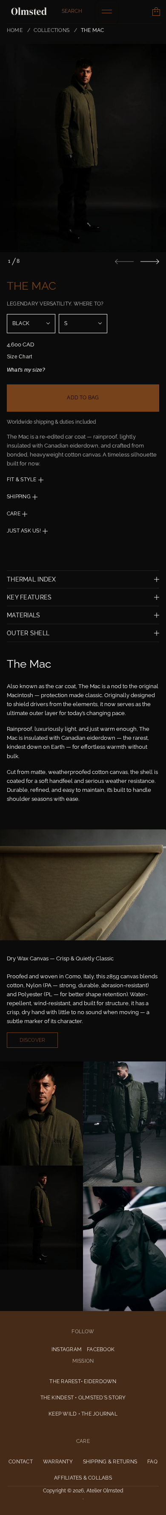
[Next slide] (149, 261)
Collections (51, 30)
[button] (71, 11)
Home (15, 30)
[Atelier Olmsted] (29, 11)
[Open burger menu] (106, 11)
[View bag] (156, 11)
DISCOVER (33, 1040)
